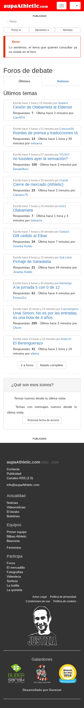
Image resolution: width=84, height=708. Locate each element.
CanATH (19, 117)
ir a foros (27, 365)
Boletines (13, 516)
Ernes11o (20, 297)
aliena (35, 353)
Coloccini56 (66, 128)
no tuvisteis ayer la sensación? (40, 158)
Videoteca (14, 576)
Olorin (17, 327)
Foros (13, 21)
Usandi (63, 180)
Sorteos (12, 581)
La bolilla (13, 585)
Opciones (41, 30)
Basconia (13, 541)
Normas (68, 30)
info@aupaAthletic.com (23, 485)
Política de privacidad (63, 596)
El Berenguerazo (28, 343)
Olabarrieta (23, 210)
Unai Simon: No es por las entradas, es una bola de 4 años (45, 315)
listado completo (51, 365)
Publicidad (14, 473)
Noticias (12, 502)
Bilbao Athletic (16, 536)
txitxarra (37, 143)
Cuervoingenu (69, 309)
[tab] (22, 81)
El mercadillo (16, 567)
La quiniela (14, 590)
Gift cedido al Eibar (30, 236)
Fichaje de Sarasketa (32, 261)
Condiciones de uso (38, 601)
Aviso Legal (39, 596)
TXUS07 (64, 154)
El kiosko (13, 511)
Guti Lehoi (65, 257)
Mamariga (65, 283)
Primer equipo (17, 532)
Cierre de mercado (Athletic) (38, 184)
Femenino (14, 547)
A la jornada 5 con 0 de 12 (36, 287)
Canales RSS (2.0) (20, 478)
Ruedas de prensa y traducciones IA (45, 133)
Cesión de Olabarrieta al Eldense (42, 107)
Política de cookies (64, 601)
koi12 (62, 206)
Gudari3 (63, 103)
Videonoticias (16, 507)
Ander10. (66, 339)
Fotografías (15, 572)
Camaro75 (21, 195)
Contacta (13, 469)
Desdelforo (21, 169)
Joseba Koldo (23, 246)
